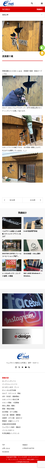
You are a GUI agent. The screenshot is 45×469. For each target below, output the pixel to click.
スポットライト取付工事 (10, 399)
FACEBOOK (5, 452)
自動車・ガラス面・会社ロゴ (12, 418)
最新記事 (5, 15)
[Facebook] (22, 367)
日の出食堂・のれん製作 (32, 253)
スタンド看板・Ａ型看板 (10, 402)
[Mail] (26, 367)
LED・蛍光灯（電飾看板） (11, 396)
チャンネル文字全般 (9, 390)
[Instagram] (16, 367)
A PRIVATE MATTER (28, 448)
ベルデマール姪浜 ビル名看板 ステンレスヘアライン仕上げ (11, 233)
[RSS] (29, 367)
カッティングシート (9, 381)
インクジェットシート (9, 384)
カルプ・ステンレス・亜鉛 (11, 393)
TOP (3, 445)
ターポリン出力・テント (10, 387)
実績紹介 (25, 445)
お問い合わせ (6, 448)
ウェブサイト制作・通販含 (11, 427)
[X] (19, 367)
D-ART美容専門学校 (30, 231)
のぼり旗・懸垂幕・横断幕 (11, 415)
